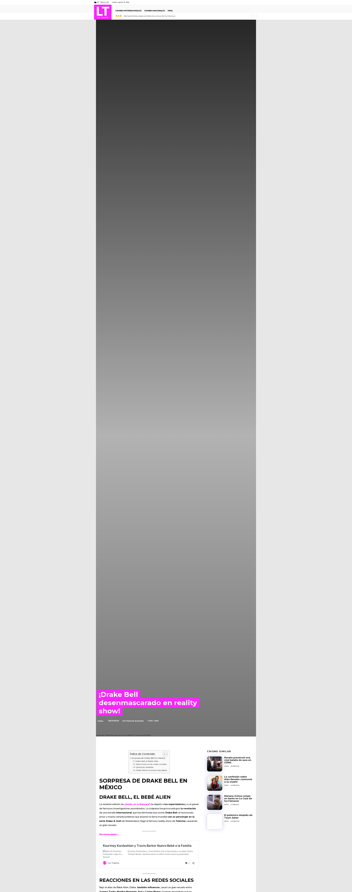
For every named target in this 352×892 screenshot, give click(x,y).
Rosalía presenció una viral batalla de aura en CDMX (237, 760)
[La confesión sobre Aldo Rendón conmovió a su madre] (214, 783)
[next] (256, 16)
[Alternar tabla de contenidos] (164, 754)
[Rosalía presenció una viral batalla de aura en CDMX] (214, 764)
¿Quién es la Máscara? (137, 804)
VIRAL (101, 721)
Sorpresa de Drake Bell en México (148, 758)
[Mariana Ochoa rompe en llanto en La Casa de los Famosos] (214, 802)
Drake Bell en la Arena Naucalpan (151, 770)
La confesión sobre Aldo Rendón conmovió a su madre (238, 779)
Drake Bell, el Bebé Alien (146, 761)
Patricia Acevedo (135, 721)
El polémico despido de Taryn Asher (139, 16)
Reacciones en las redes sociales (151, 764)
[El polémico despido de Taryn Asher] (214, 821)
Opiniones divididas (145, 767)
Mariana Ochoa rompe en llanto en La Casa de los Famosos (238, 798)
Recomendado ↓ (109, 834)
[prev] (252, 16)
